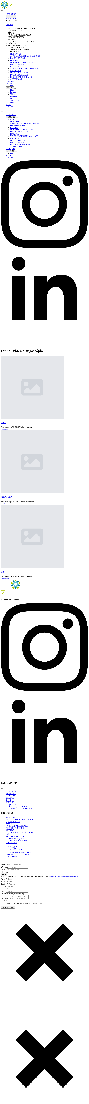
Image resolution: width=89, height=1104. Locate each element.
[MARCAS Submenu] (15, 88)
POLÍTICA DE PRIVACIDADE (18, 806)
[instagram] (44, 248)
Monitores (9, 25)
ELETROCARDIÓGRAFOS (19, 50)
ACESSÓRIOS (13, 52)
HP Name (5, 872)
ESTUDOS (10, 83)
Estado (3, 891)
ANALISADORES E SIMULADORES (23, 29)
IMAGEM (11, 33)
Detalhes (4, 899)
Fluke (12, 85)
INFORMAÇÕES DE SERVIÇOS (19, 808)
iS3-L (3, 422)
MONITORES (13, 21)
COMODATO (11, 81)
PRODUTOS (10, 16)
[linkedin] (44, 336)
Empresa (4, 886)
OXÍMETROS (13, 43)
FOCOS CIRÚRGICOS (17, 48)
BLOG (8, 105)
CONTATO (10, 107)
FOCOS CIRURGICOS (17, 37)
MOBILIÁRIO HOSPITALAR (19, 35)
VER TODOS (11, 19)
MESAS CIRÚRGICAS (17, 45)
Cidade (4, 889)
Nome (3, 865)
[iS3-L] (44, 387)
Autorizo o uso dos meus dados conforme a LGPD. (24, 904)
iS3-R (3, 572)
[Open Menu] (2, 10)
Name (4, 879)
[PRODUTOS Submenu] (17, 117)
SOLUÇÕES (10, 149)
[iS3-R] (44, 536)
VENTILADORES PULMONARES (21, 41)
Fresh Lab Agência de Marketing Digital (63, 877)
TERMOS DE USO (13, 804)
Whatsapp (5, 867)
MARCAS (9, 88)
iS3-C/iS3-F (6, 497)
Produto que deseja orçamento (12, 894)
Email (3, 881)
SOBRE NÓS (11, 14)
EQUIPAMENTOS (15, 31)
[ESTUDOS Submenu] (16, 151)
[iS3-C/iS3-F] (44, 462)
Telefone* (5, 884)
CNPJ (3, 870)
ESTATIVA (12, 39)
